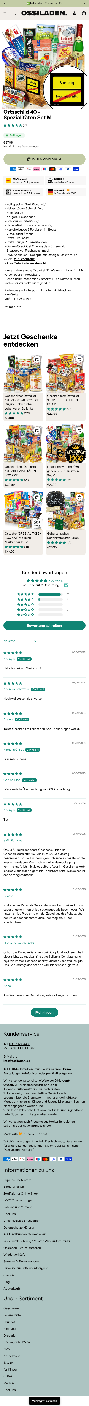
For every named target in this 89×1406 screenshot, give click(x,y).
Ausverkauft (11, 1288)
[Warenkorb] (84, 13)
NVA (6, 1349)
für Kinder (10, 1369)
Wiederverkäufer (15, 1254)
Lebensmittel (12, 1315)
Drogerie (9, 1335)
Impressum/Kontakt (17, 1180)
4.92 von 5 (56, 581)
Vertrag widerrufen (44, 1401)
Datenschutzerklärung (18, 1227)
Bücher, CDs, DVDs (16, 1342)
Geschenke (11, 1308)
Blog (6, 1282)
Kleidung (9, 1329)
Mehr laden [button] (44, 1012)
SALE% (8, 1363)
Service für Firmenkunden (21, 1261)
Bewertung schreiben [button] (44, 625)
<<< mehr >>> (12, 307)
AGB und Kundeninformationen (24, 1234)
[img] (12, 653)
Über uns (9, 1214)
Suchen (8, 1275)
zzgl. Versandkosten (28, 146)
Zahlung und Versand (19, 1150)
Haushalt (9, 1322)
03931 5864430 (19, 1044)
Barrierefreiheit (13, 1187)
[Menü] (5, 13)
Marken (8, 1383)
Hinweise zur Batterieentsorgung (25, 1268)
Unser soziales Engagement (22, 1221)
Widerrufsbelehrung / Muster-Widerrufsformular (36, 1241)
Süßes (7, 1376)
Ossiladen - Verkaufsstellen (22, 1248)
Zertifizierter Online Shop (20, 1193)
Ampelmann (11, 1356)
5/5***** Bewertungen (18, 1200)
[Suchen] (14, 13)
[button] (13, 125)
